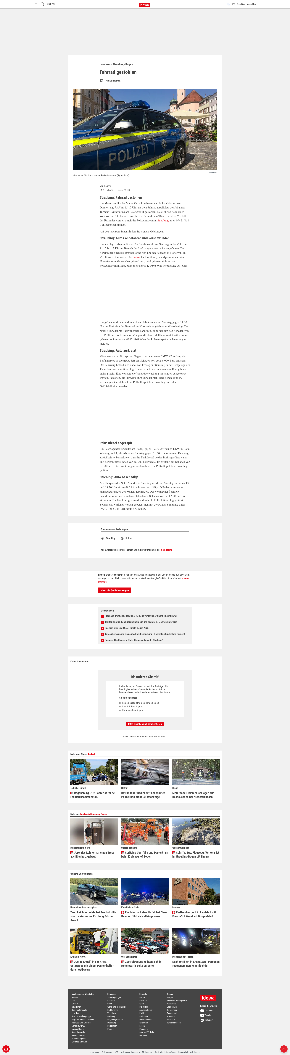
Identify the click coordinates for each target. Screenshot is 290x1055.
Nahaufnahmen (146, 1019)
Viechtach (111, 1013)
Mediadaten (147, 1052)
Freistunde (143, 1016)
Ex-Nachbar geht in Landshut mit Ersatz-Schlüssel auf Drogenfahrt (194, 914)
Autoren (75, 997)
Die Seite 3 (143, 1007)
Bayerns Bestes (78, 1035)
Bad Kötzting (112, 1010)
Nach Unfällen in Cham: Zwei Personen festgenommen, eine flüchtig (196, 963)
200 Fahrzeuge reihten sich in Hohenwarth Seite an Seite (141, 963)
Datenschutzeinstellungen (189, 1052)
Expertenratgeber (79, 1038)
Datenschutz (107, 1052)
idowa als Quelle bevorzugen (115, 590)
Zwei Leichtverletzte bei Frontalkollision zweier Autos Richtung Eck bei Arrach (93, 916)
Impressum (94, 1052)
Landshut (111, 1000)
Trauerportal (172, 1013)
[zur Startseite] (209, 997)
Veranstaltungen (174, 1022)
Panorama (143, 1029)
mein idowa (166, 549)
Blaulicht (143, 1000)
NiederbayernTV (78, 1032)
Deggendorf (112, 1026)
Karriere (75, 1003)
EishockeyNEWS (78, 1026)
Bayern (142, 997)
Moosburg (111, 1022)
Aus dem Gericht (146, 1010)
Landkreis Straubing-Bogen (93, 814)
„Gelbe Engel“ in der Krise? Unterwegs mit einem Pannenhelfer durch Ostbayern (92, 965)
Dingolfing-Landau (115, 1019)
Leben (142, 1026)
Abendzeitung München (82, 1022)
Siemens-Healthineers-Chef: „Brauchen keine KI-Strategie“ (134, 640)
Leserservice (172, 1007)
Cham (109, 1003)
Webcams (171, 1019)
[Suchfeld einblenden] (42, 4)
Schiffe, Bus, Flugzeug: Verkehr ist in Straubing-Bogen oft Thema (195, 854)
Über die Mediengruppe (81, 1016)
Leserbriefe (76, 1013)
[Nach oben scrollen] (284, 1048)
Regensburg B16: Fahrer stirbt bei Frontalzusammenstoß (93, 795)
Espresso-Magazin (79, 1042)
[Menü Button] (36, 4)
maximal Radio (78, 1029)
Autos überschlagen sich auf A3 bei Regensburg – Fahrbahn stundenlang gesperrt (145, 634)
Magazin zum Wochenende (83, 1019)
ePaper (170, 997)
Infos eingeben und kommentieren (145, 724)
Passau (110, 1029)
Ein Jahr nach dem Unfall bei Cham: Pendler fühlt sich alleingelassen (144, 914)
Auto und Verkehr (146, 1032)
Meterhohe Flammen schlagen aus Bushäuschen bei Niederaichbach (193, 795)
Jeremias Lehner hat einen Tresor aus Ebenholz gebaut (93, 854)
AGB (116, 1052)
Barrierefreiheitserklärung (165, 1052)
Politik (142, 1013)
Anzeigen (171, 1016)
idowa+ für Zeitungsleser (177, 1000)
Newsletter (76, 1007)
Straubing (163, 220)
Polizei (51, 4)
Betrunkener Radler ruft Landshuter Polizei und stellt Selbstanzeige (143, 795)
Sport (141, 1003)
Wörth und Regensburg (116, 1007)
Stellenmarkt (172, 1010)
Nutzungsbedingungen (130, 1052)
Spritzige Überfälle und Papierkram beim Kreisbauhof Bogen (144, 854)
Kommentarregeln (79, 1010)
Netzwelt (143, 1035)
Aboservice (171, 1003)
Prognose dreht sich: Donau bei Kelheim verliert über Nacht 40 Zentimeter (141, 616)
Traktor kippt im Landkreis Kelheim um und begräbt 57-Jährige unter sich (141, 622)
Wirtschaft (143, 1022)
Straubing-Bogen (114, 997)
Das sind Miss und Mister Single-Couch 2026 (126, 628)
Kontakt (75, 1000)
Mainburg (111, 1016)
